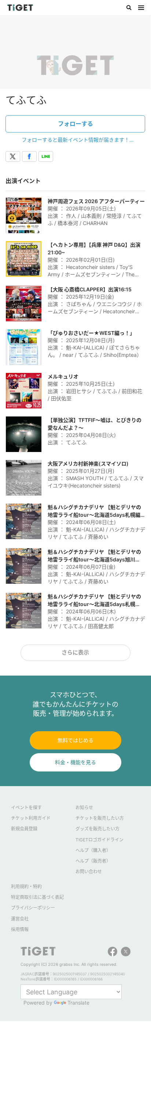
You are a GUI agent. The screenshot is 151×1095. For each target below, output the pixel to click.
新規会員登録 (24, 828)
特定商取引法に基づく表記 (37, 897)
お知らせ (84, 807)
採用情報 (20, 929)
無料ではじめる (75, 740)
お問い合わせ (89, 871)
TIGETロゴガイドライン (100, 839)
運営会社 (20, 919)
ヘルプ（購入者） (93, 850)
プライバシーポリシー (33, 908)
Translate (78, 1002)
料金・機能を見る (75, 762)
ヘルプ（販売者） (93, 861)
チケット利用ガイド (31, 818)
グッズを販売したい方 (97, 828)
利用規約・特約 (26, 886)
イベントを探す (26, 807)
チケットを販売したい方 (100, 818)
